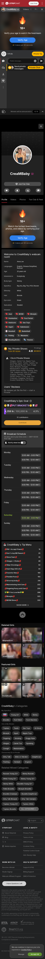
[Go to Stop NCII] (16, 929)
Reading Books (14, 340)
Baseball (11, 331)
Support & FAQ (28, 867)
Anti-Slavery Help (29, 855)
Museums (24, 335)
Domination (12, 318)
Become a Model (8, 867)
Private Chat (34, 68)
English (33, 821)
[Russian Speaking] (5, 715)
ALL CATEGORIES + (28, 809)
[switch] (23, 442)
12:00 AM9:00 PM (30, 455)
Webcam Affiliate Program (11, 876)
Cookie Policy (26, 950)
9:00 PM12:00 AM (30, 460)
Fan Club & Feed (36, 199)
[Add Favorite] (3, 53)
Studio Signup (7, 872)
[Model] (41, 126)
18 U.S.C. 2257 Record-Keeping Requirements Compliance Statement (18, 938)
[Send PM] (38, 190)
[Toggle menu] (3, 3)
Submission (24, 327)
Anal (10, 314)
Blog (6, 837)
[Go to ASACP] (14, 923)
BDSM (21, 314)
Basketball (26, 331)
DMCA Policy (28, 842)
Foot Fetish (28, 318)
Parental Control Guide (31, 851)
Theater (30, 340)
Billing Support (28, 872)
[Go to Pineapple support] (4, 929)
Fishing (11, 335)
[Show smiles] (35, 60)
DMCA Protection (29, 876)
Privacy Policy (28, 833)
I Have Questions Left (14, 884)
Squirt (10, 327)
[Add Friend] (27, 190)
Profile (4, 199)
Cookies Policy (28, 846)
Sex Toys (26, 323)
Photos (23, 199)
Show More (21, 605)
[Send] (41, 60)
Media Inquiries (10, 846)
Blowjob (33, 314)
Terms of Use (28, 837)
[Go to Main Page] (14, 3)
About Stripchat (10, 833)
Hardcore (12, 323)
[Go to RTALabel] (5, 923)
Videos (27, 9)
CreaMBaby (8, 706)
